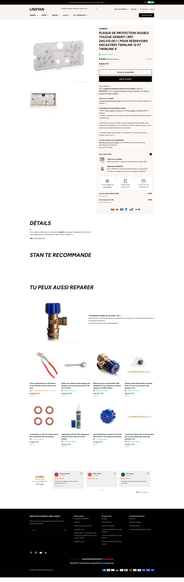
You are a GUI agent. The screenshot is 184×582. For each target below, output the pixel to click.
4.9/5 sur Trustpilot (108, 526)
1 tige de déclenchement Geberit (110, 101)
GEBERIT (33, 15)
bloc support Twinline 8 (135, 111)
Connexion (144, 9)
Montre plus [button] (58, 486)
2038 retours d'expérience (113, 59)
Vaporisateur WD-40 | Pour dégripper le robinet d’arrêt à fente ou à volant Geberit (75, 436)
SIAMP (44, 15)
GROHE (55, 15)
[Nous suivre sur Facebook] (31, 552)
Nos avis (132, 519)
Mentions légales (135, 522)
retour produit (107, 187)
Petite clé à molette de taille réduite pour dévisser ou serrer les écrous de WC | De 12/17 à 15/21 (75, 385)
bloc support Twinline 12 (114, 111)
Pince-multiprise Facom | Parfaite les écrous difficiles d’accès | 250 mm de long (43, 385)
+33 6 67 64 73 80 (146, 15)
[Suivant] (105, 2)
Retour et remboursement (83, 526)
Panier (152, 9)
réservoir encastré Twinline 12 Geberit (127, 91)
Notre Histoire (106, 522)
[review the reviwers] (81, 474)
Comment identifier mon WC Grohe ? (112, 543)
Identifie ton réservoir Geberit (109, 142)
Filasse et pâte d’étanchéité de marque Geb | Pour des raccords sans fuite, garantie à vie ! (138, 385)
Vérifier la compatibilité (125, 72)
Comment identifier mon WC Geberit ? (112, 531)
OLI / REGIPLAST (79, 15)
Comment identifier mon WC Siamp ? (112, 537)
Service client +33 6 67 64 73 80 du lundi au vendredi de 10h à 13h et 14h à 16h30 (85, 535)
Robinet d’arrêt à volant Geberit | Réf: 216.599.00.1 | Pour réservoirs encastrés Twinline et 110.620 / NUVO (107, 385)
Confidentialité (135, 526)
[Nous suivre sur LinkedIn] (45, 552)
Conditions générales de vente (140, 529)
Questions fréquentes (81, 519)
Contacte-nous (79, 529)
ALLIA (65, 15)
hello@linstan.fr (79, 541)
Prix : (146, 2)
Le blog (104, 519)
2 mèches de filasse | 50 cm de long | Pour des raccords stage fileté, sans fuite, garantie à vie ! (139, 436)
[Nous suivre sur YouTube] (40, 552)
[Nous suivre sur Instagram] (36, 552)
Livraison (77, 522)
